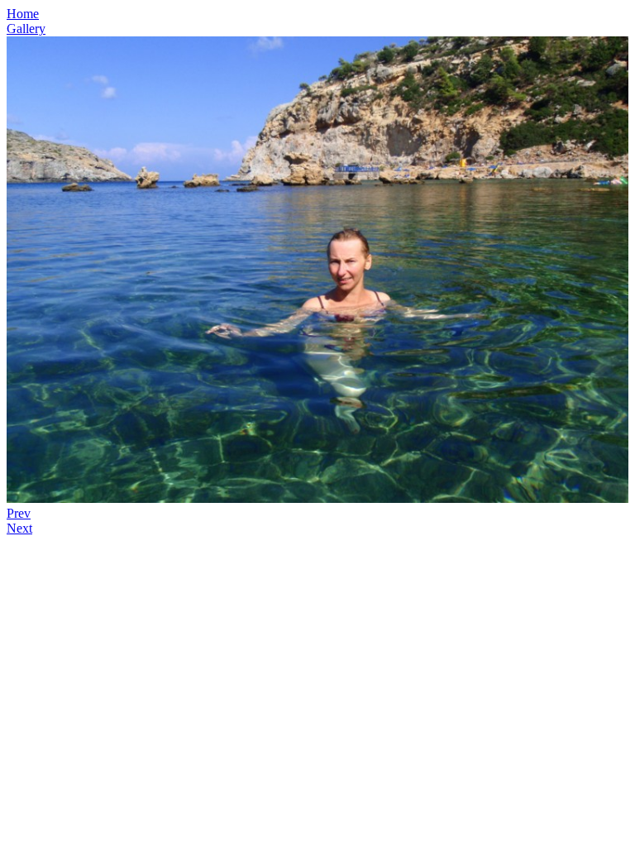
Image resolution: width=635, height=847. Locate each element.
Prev (19, 513)
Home (23, 14)
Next (19, 528)
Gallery (26, 29)
